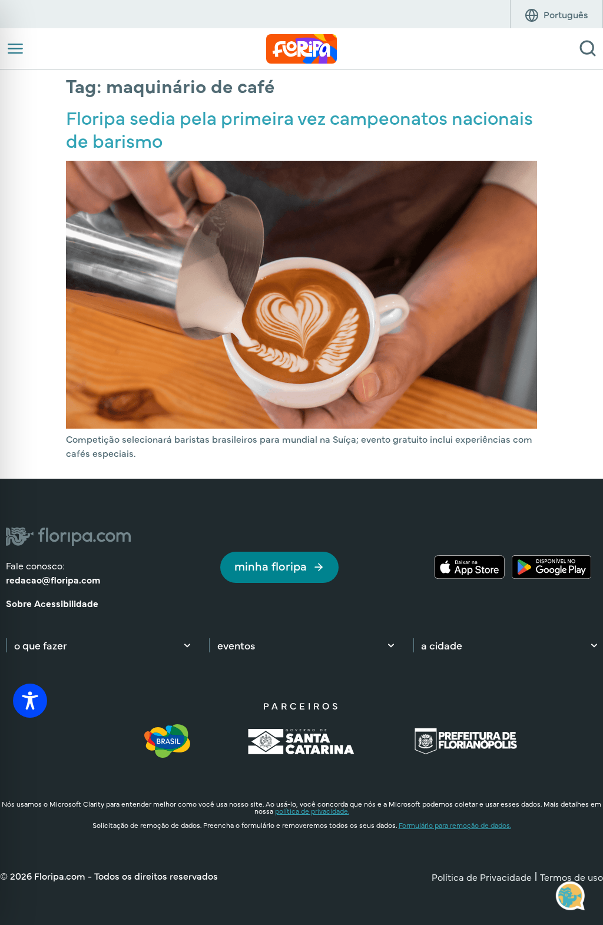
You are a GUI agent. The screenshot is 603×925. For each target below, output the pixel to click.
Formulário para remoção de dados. (455, 825)
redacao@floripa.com (53, 579)
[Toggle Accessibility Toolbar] (30, 700)
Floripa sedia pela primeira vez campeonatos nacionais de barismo (299, 128)
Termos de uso (571, 877)
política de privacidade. (312, 810)
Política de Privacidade (482, 877)
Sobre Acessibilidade (52, 602)
